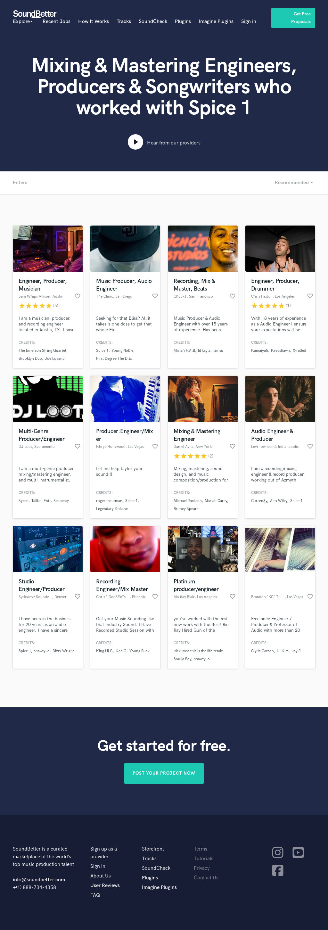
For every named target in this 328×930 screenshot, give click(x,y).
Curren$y (259, 500)
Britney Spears (186, 508)
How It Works (93, 22)
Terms (200, 849)
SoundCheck (153, 22)
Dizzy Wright (63, 651)
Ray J (296, 651)
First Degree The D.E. (114, 358)
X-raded (299, 350)
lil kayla (204, 350)
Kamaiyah (259, 350)
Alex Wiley (278, 500)
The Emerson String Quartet (42, 350)
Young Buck (139, 651)
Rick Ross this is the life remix (198, 651)
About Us (100, 876)
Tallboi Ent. (41, 500)
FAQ (95, 895)
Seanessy (61, 500)
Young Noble (122, 350)
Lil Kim (283, 651)
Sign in (248, 22)
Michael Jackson (188, 500)
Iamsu (218, 350)
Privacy (202, 868)
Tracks (124, 22)
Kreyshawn (280, 350)
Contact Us (206, 878)
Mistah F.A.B (184, 350)
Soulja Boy (182, 659)
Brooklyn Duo (30, 358)
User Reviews (105, 886)
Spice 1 (102, 350)
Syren (24, 500)
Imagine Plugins (216, 22)
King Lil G (104, 651)
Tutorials (203, 859)
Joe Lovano (55, 358)
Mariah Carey (216, 500)
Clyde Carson (262, 651)
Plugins (183, 22)
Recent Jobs (56, 22)
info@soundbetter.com (39, 880)
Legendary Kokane (112, 508)
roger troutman (109, 500)
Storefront (153, 849)
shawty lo (42, 651)
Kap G (121, 651)
